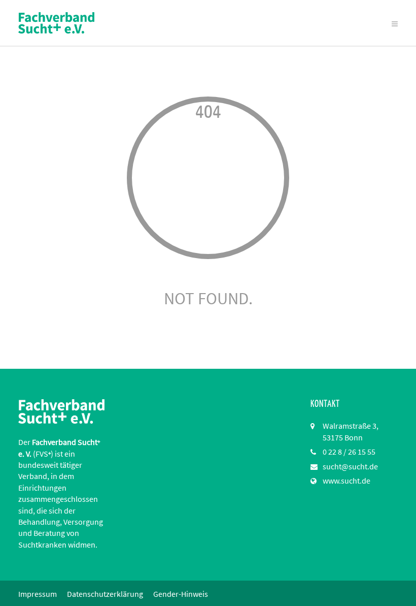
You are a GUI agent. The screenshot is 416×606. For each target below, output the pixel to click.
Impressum (37, 594)
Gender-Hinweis (180, 594)
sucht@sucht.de (350, 466)
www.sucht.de (346, 480)
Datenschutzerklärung (105, 594)
